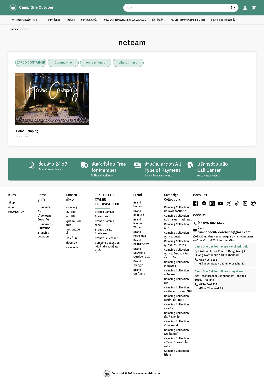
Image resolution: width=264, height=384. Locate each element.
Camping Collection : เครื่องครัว (177, 264)
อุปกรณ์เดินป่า (73, 232)
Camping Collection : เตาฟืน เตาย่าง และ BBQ (178, 289)
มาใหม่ (11, 207)
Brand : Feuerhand (106, 238)
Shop (11, 203)
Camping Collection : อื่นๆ (177, 226)
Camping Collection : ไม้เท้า (177, 353)
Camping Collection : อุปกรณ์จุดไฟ (177, 235)
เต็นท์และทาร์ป (128, 62)
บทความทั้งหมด (96, 62)
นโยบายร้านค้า (45, 209)
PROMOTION (16, 212)
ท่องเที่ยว (71, 243)
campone (72, 247)
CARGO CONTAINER (30, 62)
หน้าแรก (15, 29)
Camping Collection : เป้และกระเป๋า (177, 323)
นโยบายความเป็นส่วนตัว (45, 226)
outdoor (71, 212)
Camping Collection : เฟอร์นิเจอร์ (177, 332)
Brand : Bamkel (104, 212)
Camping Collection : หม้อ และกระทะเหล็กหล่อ (178, 218)
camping (71, 207)
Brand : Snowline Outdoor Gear (142, 253)
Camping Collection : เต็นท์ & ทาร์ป (177, 315)
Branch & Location (43, 235)
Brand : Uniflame (139, 272)
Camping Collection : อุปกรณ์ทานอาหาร (177, 243)
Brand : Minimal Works (138, 223)
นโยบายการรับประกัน (45, 218)
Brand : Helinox (138, 205)
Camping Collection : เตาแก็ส (177, 306)
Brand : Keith (103, 217)
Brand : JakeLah (138, 213)
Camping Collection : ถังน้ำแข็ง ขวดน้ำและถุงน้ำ (107, 247)
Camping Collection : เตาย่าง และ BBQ (177, 298)
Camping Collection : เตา (177, 281)
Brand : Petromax (139, 234)
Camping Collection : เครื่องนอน (177, 272)
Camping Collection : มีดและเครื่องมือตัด (177, 209)
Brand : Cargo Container (103, 232)
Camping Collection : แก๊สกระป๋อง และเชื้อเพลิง (177, 342)
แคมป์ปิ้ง (71, 217)
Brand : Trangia (138, 263)
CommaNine (63, 62)
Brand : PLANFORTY (141, 242)
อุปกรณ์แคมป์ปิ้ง (73, 223)
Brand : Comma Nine (104, 223)
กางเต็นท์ (71, 238)
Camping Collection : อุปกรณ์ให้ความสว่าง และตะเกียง (177, 253)
